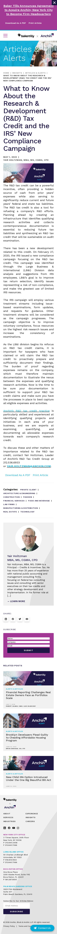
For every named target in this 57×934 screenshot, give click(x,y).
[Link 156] (9, 828)
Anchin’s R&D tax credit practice (26, 410)
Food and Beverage (39, 501)
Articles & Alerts (35, 73)
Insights (17, 73)
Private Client (28, 490)
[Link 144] (26, 618)
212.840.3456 (11, 843)
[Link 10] (36, 35)
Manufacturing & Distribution (20, 508)
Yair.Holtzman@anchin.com (29, 466)
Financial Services (14, 501)
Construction (11, 497)
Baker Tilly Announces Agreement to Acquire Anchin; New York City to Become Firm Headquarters (28, 10)
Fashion (27, 497)
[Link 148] (11, 803)
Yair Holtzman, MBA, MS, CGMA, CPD (26, 160)
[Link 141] (5, 618)
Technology (27, 512)
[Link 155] (4, 828)
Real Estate (10, 512)
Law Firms (9, 504)
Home (6, 73)
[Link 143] (19, 618)
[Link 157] (13, 828)
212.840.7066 (11, 845)
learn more (17, 601)
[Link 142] (12, 618)
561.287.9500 (11, 879)
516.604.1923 (11, 860)
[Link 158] (18, 828)
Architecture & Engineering (19, 493)
